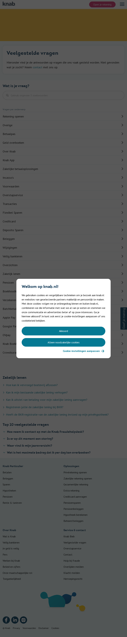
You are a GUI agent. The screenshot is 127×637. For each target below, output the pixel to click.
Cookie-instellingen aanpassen (81, 351)
